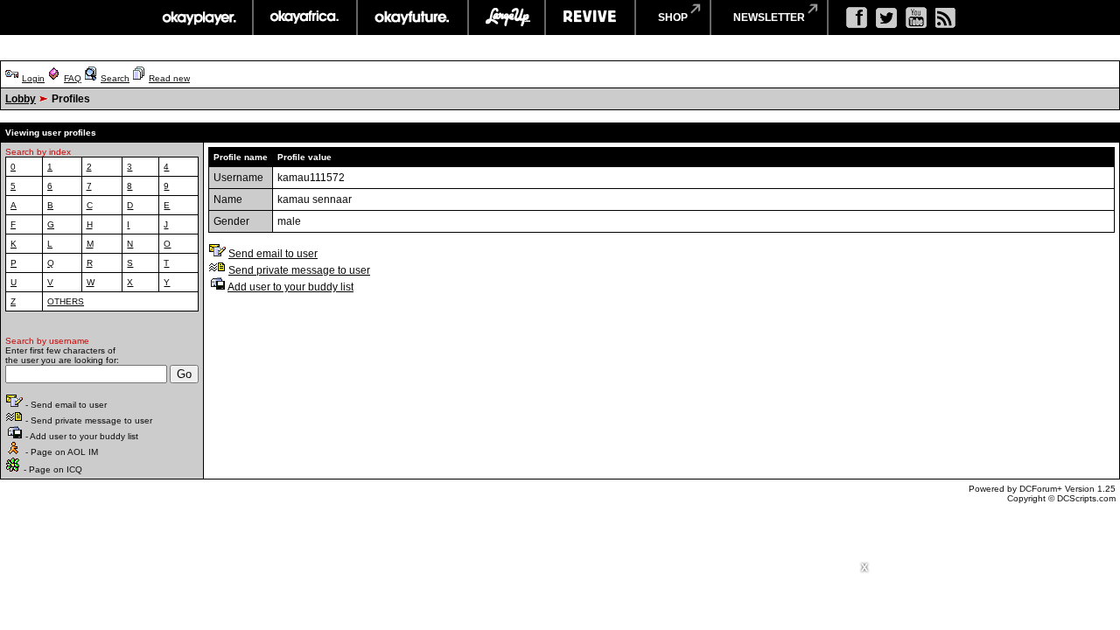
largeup (506, 17)
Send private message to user (299, 270)
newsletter (769, 17)
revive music (590, 17)
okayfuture (412, 17)
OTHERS (65, 301)
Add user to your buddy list (291, 287)
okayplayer (198, 17)
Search (115, 78)
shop (673, 17)
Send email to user (273, 254)
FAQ (72, 78)
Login (33, 78)
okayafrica (305, 17)
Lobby (20, 99)
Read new (169, 78)
